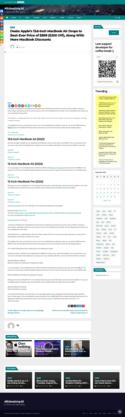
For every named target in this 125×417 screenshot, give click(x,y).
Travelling (105, 251)
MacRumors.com (30, 215)
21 (107, 192)
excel (110, 229)
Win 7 (113, 255)
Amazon (61, 168)
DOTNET (104, 229)
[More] (39, 105)
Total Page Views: (101, 275)
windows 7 (106, 258)
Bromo (106, 225)
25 (97, 196)
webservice (106, 255)
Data (97, 229)
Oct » (109, 200)
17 (118, 188)
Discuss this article (13, 220)
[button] (116, 17)
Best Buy (53, 168)
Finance (9, 378)
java (109, 236)
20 (104, 192)
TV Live (70, 17)
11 (97, 188)
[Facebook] (9, 105)
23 (114, 192)
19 (100, 192)
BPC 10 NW (99, 225)
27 (104, 196)
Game (62, 17)
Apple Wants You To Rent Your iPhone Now (18, 350)
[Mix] (1, 31)
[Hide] (0, 45)
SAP (113, 244)
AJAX (97, 215)
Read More (49, 298)
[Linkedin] (19, 105)
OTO (45, 17)
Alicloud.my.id (14, 8)
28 (107, 196)
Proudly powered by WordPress (12, 413)
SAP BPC (98, 247)
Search (98, 27)
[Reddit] (15, 105)
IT (20, 17)
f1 (115, 229)
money (98, 240)
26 (100, 196)
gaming (112, 233)
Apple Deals (22, 210)
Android (104, 215)
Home (14, 17)
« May (105, 200)
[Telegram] (29, 105)
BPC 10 (108, 222)
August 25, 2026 (14, 386)
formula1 (98, 233)
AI (114, 211)
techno (98, 251)
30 (114, 196)
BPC (103, 222)
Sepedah (106, 247)
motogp (104, 240)
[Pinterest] (22, 105)
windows (98, 258)
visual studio (114, 251)
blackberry (113, 218)
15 (111, 188)
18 (97, 192)
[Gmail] (32, 105)
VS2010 (98, 255)
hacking (98, 236)
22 (111, 192)
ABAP (109, 211)
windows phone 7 (100, 262)
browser (113, 225)
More (79, 17)
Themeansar (36, 413)
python (107, 244)
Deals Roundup (17, 206)
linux (114, 236)
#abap (98, 211)
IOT (104, 236)
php (110, 240)
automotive (99, 218)
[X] (12, 105)
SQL (112, 247)
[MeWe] (1, 28)
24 (118, 192)
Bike (27, 17)
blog (97, 222)
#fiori (104, 211)
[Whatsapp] (25, 105)
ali (19, 354)
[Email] (35, 105)
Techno (37, 17)
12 (100, 188)
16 (114, 188)
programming (99, 244)
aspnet (110, 215)
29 (111, 196)
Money (53, 17)
